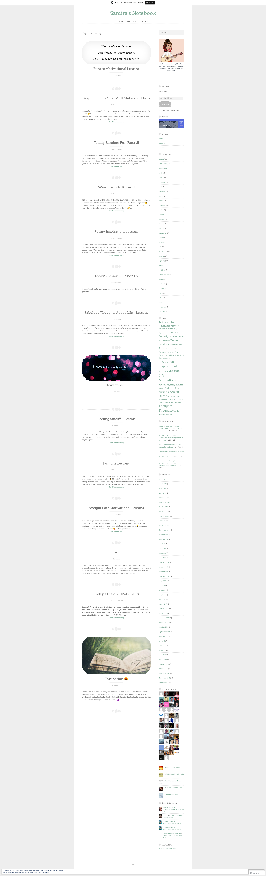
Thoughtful (167, 406)
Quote (161, 279)
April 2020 (162, 558)
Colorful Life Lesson (172, 767)
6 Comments (116, 392)
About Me (131, 21)
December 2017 (164, 673)
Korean (161, 237)
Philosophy (161, 388)
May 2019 (162, 595)
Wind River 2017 (171, 794)
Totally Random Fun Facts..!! (116, 143)
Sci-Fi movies (175, 400)
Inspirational (168, 366)
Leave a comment (116, 601)
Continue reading (103, 122)
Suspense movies (169, 402)
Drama (161, 200)
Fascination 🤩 (116, 679)
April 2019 (162, 599)
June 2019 (162, 590)
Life (160, 247)
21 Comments (116, 470)
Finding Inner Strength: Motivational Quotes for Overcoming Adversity (168, 463)
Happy (167, 355)
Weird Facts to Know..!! (116, 187)
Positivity (162, 270)
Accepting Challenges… (172, 833)
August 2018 (163, 636)
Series (161, 298)
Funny (161, 355)
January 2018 (163, 669)
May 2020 (162, 553)
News (161, 265)
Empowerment (172, 344)
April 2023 (162, 493)
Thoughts (165, 410)
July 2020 (162, 544)
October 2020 (164, 535)
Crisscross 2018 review (173, 788)
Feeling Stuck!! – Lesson (116, 419)
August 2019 (163, 581)
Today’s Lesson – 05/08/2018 (116, 594)
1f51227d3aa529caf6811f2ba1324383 (177, 774)
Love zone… (116, 385)
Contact (144, 21)
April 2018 (162, 655)
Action (161, 159)
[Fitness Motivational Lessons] (116, 52)
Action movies (166, 322)
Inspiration (163, 233)
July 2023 (162, 479)
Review (161, 284)
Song (160, 302)
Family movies (171, 349)
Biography (162, 182)
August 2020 (163, 539)
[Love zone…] (116, 368)
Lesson (161, 242)
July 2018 (162, 641)
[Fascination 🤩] (116, 655)
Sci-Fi (161, 293)
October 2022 (163, 507)
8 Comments (116, 75)
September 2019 (164, 576)
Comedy (162, 191)
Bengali (161, 177)
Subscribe (165, 104)
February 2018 (164, 664)
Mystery (162, 261)
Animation (163, 168)
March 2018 (163, 659)
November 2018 (164, 622)
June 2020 (162, 548)
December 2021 (164, 516)
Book (160, 187)
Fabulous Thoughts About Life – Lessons (116, 313)
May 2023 (162, 488)
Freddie (166, 821)
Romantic (162, 288)
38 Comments (116, 194)
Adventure (163, 164)
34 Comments (116, 149)
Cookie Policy (45, 872)
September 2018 (164, 632)
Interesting (164, 371)
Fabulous (179, 344)
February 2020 (164, 562)
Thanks (179, 402)
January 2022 (163, 511)
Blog (172, 332)
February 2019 (164, 608)
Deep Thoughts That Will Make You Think (116, 98)
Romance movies (165, 400)
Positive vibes (172, 388)
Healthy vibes (180, 355)
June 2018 (162, 645)
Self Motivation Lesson (174, 781)
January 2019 (163, 613)
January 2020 (163, 567)
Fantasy (161, 219)
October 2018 (163, 627)
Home (120, 21)
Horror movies (164, 358)
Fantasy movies (166, 352)
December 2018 (164, 618)
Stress (160, 402)
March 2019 (163, 604)
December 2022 (164, 502)
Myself (162, 384)
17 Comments (116, 425)
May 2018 (162, 650)
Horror (161, 228)
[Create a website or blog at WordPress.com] (133, 865)
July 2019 (162, 585)
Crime (161, 196)
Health (173, 355)
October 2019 (163, 571)
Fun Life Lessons (116, 463)
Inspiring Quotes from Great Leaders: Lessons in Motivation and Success (170, 428)
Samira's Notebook (133, 13)
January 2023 (163, 498)
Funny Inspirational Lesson (116, 232)
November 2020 (164, 530)
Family (161, 214)
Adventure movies (169, 325)
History (161, 224)
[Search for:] (171, 32)
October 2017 (163, 682)
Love (166, 376)
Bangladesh (177, 329)
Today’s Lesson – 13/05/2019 (116, 276)
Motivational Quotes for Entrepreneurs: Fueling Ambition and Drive (171, 438)
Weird (170, 414)
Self (181, 400)
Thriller (162, 311)
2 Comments (116, 559)
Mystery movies (175, 385)
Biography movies (163, 333)
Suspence (162, 307)
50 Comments (116, 238)
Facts (161, 210)
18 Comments (116, 283)
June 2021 (162, 521)
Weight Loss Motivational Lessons (116, 508)
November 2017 (164, 678)
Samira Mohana (169, 807)
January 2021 (163, 525)
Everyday (162, 205)
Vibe (167, 414)
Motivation (163, 251)
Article (161, 173)
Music (177, 381)
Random (176, 396)
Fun (177, 352)
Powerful (173, 391)
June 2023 (162, 484)
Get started (149, 2)
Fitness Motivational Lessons (116, 69)
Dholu (165, 815)
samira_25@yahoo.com (167, 848)
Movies (161, 256)
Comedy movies (168, 336)
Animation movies (166, 329)
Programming (164, 274)
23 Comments (116, 105)
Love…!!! (116, 552)
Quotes (170, 396)
